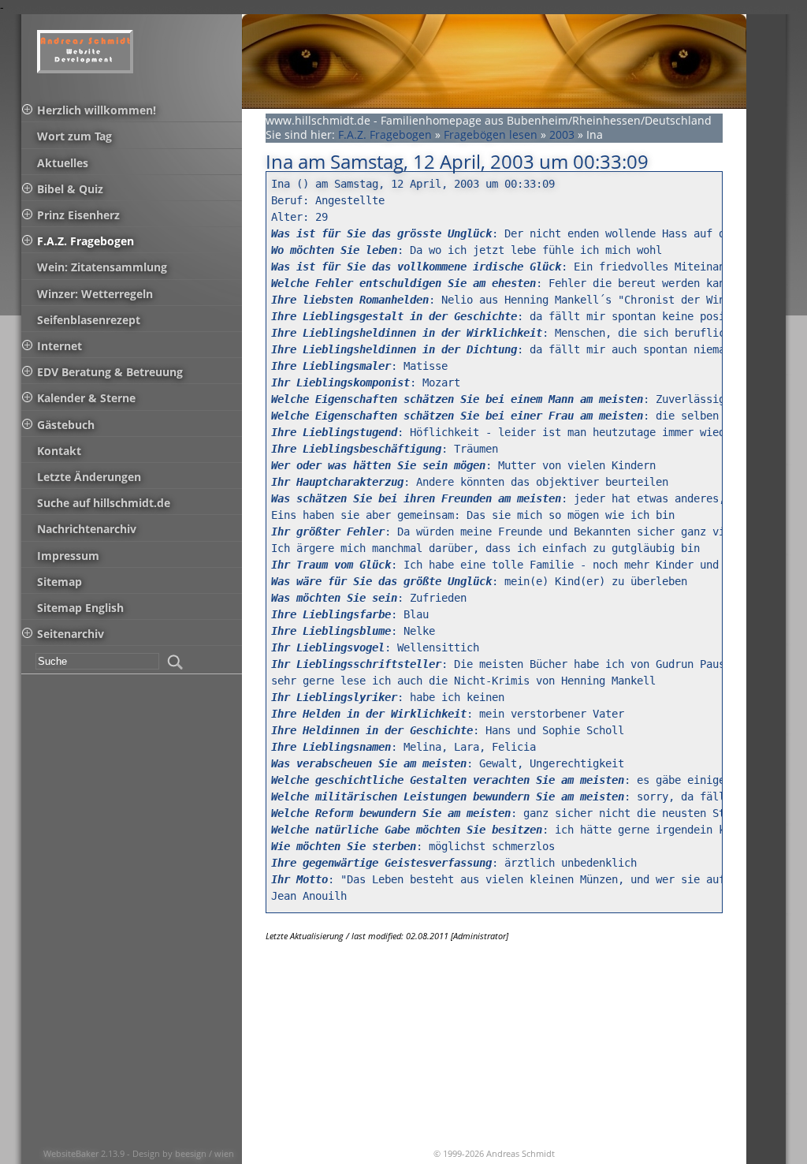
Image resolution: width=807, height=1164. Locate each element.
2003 (562, 134)
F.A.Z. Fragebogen (385, 134)
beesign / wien (204, 1153)
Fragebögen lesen (490, 134)
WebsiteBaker (72, 1153)
